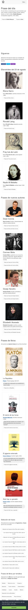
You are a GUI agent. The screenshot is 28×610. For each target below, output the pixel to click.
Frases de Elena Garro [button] (9, 98)
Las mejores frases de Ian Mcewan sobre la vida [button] (13, 553)
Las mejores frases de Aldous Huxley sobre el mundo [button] (14, 546)
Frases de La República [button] (9, 388)
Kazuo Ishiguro (7, 456)
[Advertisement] (14, 35)
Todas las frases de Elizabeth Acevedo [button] (12, 329)
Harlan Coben (6, 501)
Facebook (3, 63)
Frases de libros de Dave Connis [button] (11, 228)
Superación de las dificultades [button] (8, 593)
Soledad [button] (3, 583)
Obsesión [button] (4, 599)
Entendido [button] (14, 607)
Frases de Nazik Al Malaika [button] (10, 189)
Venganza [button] (19, 583)
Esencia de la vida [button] (12, 599)
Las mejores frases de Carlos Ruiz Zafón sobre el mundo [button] (14, 533)
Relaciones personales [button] (7, 596)
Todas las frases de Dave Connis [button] (11, 225)
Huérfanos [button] (21, 599)
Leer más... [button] (13, 604)
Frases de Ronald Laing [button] (9, 128)
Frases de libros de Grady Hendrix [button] (11, 298)
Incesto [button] (10, 589)
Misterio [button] (21, 589)
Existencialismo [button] (21, 586)
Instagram (13, 63)
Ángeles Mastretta (7, 417)
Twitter (8, 63)
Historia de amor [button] (11, 583)
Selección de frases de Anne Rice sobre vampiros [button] (13, 529)
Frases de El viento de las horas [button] (11, 427)
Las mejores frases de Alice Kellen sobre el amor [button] (13, 561)
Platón (4, 381)
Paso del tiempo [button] (17, 596)
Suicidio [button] (16, 589)
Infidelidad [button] (4, 589)
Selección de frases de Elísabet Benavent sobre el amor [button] (14, 538)
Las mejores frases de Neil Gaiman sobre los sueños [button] (14, 550)
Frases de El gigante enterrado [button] (10, 464)
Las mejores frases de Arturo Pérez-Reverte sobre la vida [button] (14, 557)
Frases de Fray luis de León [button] (10, 158)
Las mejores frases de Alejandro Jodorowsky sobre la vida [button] (14, 542)
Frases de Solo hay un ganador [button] (10, 510)
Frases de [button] (8, 19)
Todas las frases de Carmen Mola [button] (11, 262)
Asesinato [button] (4, 586)
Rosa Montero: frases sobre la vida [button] (10, 564)
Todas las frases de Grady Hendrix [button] (11, 295)
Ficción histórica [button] (11, 586)
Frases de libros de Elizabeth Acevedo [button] (12, 332)
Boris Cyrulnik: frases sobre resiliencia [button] (11, 568)
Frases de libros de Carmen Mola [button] (11, 265)
